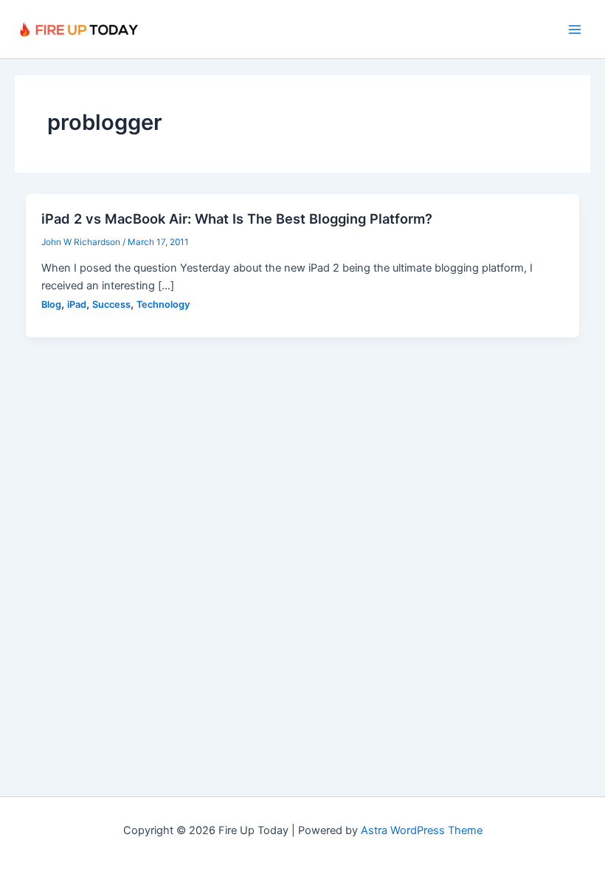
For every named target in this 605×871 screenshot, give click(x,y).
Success (111, 304)
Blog (51, 304)
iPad (76, 304)
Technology (163, 304)
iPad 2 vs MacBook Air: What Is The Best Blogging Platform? (236, 218)
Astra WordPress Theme (422, 830)
